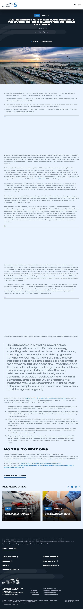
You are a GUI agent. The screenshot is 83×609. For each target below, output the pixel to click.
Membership (49, 561)
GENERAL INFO (9, 569)
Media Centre (50, 557)
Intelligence (50, 565)
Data (4, 565)
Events (6, 561)
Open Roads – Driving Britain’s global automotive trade (46, 398)
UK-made (41, 179)
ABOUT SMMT (9, 557)
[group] (21, 506)
